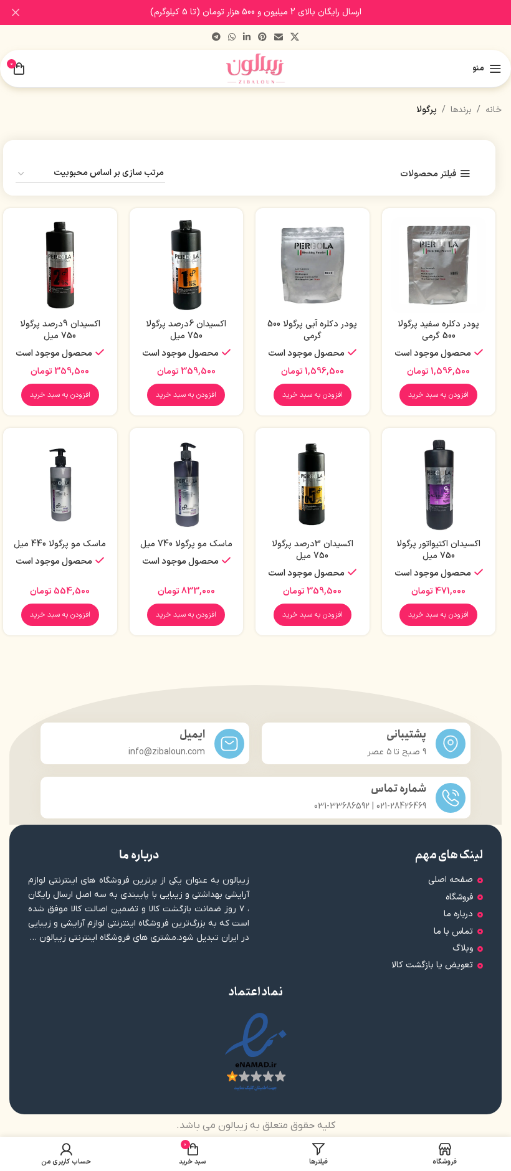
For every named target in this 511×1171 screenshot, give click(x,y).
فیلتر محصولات (428, 174)
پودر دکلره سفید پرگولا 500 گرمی (438, 330)
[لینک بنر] (274, 12)
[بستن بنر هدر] (15, 12)
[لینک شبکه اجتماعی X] (295, 38)
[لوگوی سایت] (256, 68)
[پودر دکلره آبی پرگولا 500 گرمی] (312, 265)
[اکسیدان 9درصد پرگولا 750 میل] (60, 265)
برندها (461, 109)
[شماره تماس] (451, 798)
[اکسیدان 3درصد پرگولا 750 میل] (312, 485)
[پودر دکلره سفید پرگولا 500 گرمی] (439, 265)
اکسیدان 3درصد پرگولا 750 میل (312, 550)
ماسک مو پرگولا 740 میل (186, 544)
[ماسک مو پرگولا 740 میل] (186, 485)
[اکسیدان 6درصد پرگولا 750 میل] (186, 265)
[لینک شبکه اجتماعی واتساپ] (231, 38)
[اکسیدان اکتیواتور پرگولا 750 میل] (439, 485)
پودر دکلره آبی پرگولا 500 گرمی (312, 330)
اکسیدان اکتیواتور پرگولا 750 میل (438, 550)
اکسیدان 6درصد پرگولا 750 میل (186, 330)
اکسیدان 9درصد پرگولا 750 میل (60, 330)
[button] (438, 395)
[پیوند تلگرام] (216, 38)
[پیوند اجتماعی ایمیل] (278, 38)
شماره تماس (398, 788)
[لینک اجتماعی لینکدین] (246, 38)
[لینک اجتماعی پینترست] (262, 38)
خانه (493, 109)
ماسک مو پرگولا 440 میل (60, 544)
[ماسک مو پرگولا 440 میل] (60, 485)
